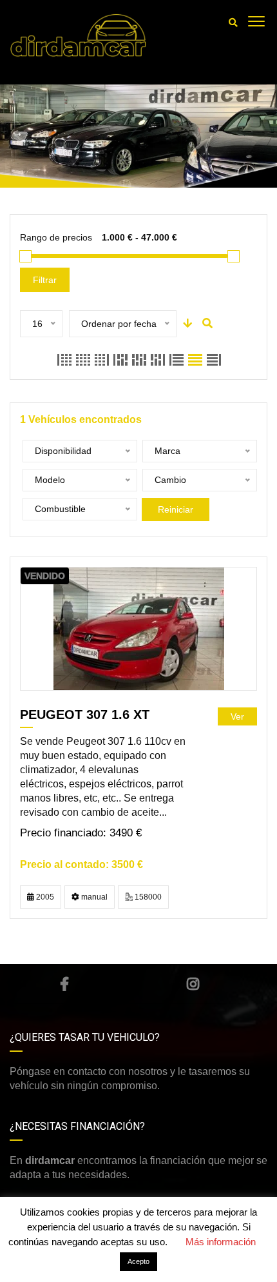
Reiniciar (175, 509)
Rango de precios (56, 237)
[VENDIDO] (138, 628)
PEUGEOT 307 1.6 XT (84, 714)
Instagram (193, 984)
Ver (237, 716)
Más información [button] (221, 1241)
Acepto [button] (138, 1261)
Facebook (64, 984)
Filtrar (45, 280)
